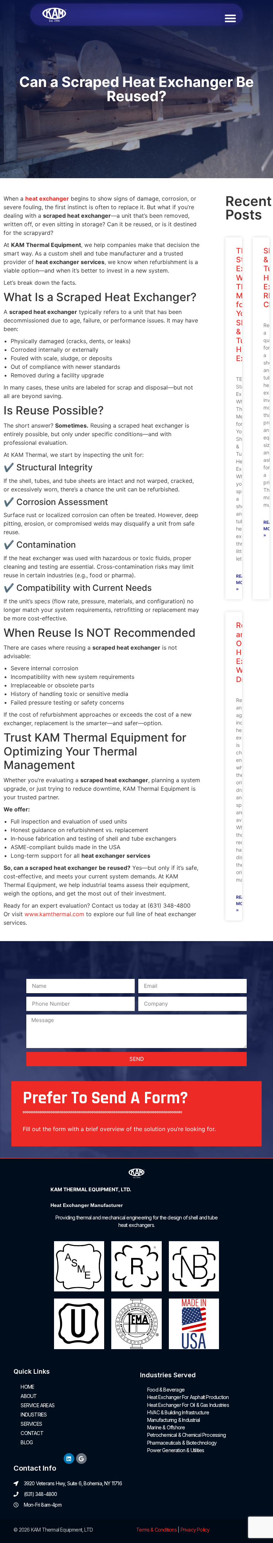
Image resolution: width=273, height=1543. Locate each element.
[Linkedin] (69, 1458)
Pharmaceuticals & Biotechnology (181, 1443)
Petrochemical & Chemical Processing (186, 1435)
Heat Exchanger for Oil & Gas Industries (188, 1405)
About (29, 1396)
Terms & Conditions (156, 1530)
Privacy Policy (195, 1530)
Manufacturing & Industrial (173, 1420)
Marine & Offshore (166, 1427)
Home (27, 1387)
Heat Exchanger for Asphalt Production (188, 1397)
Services (31, 1424)
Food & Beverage (165, 1390)
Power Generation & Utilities (175, 1450)
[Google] (81, 1458)
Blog (27, 1442)
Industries (34, 1415)
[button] (230, 18)
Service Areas (37, 1405)
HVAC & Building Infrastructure (178, 1412)
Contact (32, 1433)
